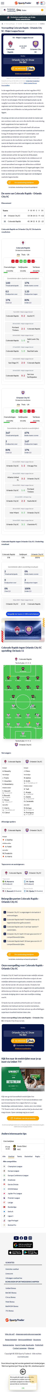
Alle (18, 254)
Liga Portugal (13, 1220)
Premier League (14, 1198)
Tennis (19, 1156)
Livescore (9, 1273)
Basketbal (28, 1156)
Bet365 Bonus (10, 1293)
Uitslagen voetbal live (13, 1278)
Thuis (23, 254)
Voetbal (20, 24)
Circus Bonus (10, 1297)
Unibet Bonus (10, 1288)
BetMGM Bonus (11, 1306)
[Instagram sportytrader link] (30, 1238)
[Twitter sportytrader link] (25, 1238)
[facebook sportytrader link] (21, 1238)
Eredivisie (11, 1180)
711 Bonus (9, 1311)
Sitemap (31, 1348)
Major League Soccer (31, 24)
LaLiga (10, 1202)
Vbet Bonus (10, 1302)
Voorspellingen (10, 24)
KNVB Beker (13, 1189)
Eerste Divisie (13, 1184)
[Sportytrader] (2, 24)
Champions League (15, 1166)
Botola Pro (12, 1225)
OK (23, 1388)
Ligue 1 (10, 1216)
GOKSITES (9, 1262)
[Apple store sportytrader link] (15, 1252)
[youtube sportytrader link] (16, 1238)
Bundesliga (12, 1207)
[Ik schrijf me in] (37, 3)
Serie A (10, 1211)
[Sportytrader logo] (23, 1320)
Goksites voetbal (12, 1269)
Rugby (37, 1156)
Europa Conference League (18, 1175)
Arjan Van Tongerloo (32, 81)
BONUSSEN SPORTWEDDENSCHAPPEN (22, 1282)
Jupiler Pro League (15, 1193)
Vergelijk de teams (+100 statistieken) (23, 614)
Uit (28, 254)
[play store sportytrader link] (30, 1252)
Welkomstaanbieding (23, 73)
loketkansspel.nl (38, 1366)
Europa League (13, 1171)
